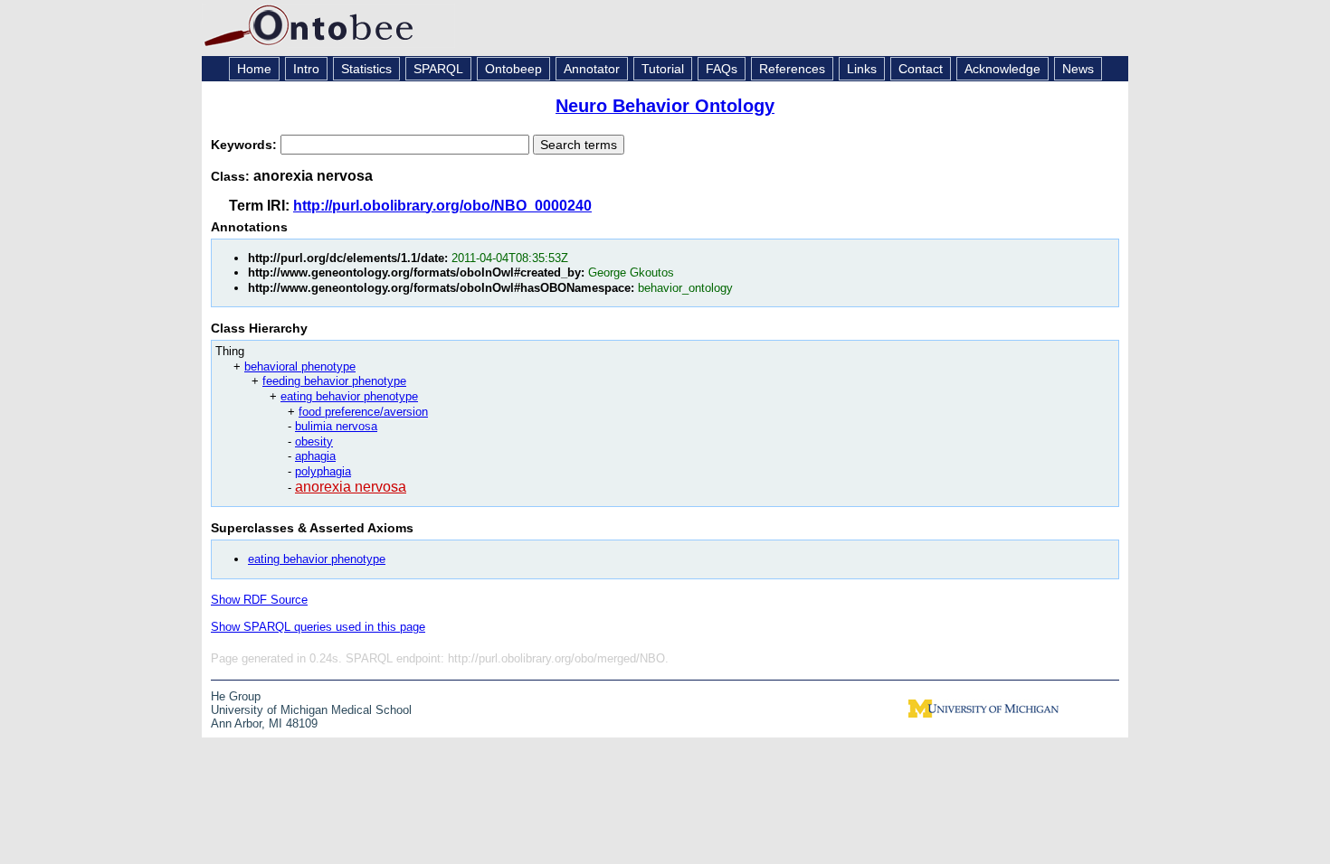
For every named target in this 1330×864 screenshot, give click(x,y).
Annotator (592, 68)
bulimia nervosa (336, 426)
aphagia (315, 456)
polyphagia (323, 471)
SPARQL (438, 68)
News (1078, 68)
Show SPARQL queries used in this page (318, 627)
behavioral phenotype (300, 366)
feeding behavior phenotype (334, 381)
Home (254, 68)
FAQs (721, 68)
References (792, 68)
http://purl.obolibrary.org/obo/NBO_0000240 (442, 205)
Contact (920, 68)
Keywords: (245, 144)
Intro (306, 68)
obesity (314, 441)
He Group (236, 696)
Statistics (366, 68)
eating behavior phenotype (349, 396)
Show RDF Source (259, 599)
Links (862, 68)
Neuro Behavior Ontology (665, 106)
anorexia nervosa (350, 486)
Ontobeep (513, 68)
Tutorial (662, 68)
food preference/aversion (363, 411)
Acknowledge (1002, 68)
